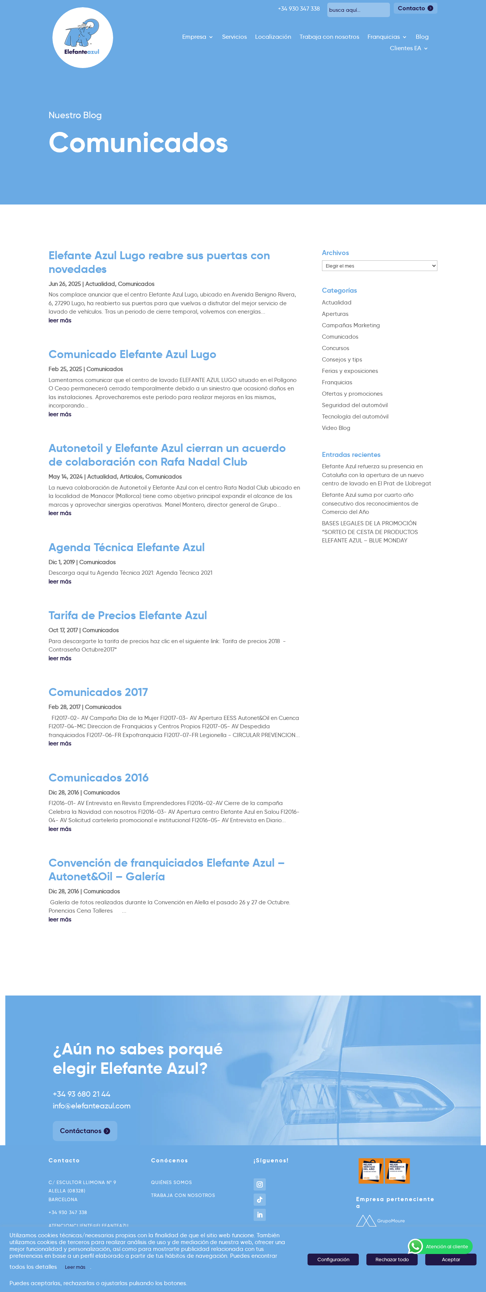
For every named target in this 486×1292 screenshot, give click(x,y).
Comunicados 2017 (98, 692)
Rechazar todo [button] (392, 1259)
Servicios (234, 37)
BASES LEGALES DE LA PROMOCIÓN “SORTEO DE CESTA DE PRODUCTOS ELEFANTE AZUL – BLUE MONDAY (370, 532)
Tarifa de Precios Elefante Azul (128, 615)
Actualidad (100, 284)
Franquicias (384, 37)
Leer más (75, 1267)
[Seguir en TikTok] (260, 1200)
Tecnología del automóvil (355, 416)
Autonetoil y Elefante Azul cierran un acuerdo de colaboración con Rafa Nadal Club (167, 455)
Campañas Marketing (351, 325)
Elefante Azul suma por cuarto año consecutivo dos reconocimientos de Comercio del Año (370, 503)
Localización (273, 37)
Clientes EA (405, 49)
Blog (422, 37)
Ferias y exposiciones (350, 371)
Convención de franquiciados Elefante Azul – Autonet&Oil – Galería (167, 869)
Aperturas (335, 314)
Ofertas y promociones (352, 393)
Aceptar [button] (451, 1259)
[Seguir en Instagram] (260, 1184)
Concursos (335, 348)
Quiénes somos (171, 1182)
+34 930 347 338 (68, 1212)
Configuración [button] (333, 1259)
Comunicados (136, 284)
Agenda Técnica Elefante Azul (127, 547)
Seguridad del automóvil (355, 405)
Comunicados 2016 (99, 777)
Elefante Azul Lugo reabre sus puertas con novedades (159, 262)
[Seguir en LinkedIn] (260, 1215)
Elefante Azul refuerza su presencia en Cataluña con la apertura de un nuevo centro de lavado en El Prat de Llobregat (376, 475)
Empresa (194, 37)
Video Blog (336, 428)
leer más (60, 320)
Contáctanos (80, 1130)
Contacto (411, 8)
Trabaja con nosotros (329, 37)
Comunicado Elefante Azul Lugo (132, 354)
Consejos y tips (342, 359)
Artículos (131, 476)
